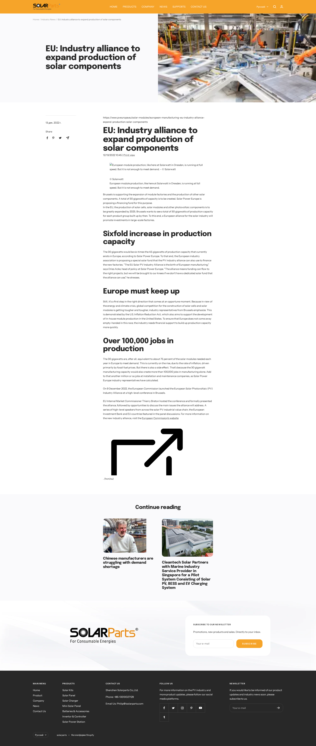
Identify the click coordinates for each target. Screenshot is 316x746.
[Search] (274, 6)
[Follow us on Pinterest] (191, 707)
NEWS (163, 6)
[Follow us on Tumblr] (164, 716)
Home (36, 19)
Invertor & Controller (74, 716)
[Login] (281, 6)
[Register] (278, 708)
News (36, 705)
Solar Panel (68, 695)
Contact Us (39, 711)
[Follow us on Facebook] (164, 707)
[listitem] (47, 138)
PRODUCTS (129, 6)
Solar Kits (67, 690)
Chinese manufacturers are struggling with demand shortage (128, 563)
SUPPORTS (178, 6)
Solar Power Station (73, 721)
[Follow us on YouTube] (200, 707)
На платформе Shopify (82, 735)
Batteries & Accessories (75, 711)
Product (37, 695)
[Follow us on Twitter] (173, 707)
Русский (261, 6)
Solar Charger (70, 700)
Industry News (48, 19)
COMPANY (148, 6)
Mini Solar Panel (71, 705)
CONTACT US (198, 6)
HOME (114, 6)
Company (38, 700)
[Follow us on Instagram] (182, 707)
